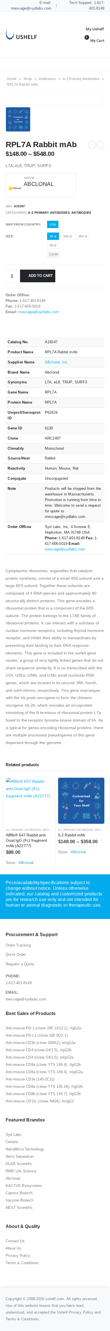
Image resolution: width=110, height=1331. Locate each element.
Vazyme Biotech (19, 1200)
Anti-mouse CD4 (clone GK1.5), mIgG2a (39, 1057)
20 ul (53, 236)
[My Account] (90, 29)
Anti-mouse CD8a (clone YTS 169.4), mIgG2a (44, 1072)
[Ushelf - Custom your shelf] (21, 34)
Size (9, 236)
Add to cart (40, 276)
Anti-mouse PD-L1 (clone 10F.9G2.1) (37, 1035)
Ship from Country (23, 224)
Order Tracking (18, 945)
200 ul (82, 236)
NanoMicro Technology (25, 1149)
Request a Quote (20, 964)
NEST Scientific (19, 1207)
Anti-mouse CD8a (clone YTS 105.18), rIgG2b (44, 1086)
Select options (43, 787)
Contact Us (15, 1241)
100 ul (67, 236)
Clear (53, 254)
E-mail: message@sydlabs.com (31, 5)
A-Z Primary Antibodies (81, 79)
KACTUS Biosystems (24, 1186)
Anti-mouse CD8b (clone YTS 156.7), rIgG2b (43, 1094)
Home (12, 79)
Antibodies (47, 79)
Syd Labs (14, 1134)
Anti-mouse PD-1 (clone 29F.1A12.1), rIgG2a (43, 1028)
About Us (13, 1248)
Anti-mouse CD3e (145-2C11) (30, 1079)
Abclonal (13, 1178)
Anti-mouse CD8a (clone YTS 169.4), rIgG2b (43, 1064)
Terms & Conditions (22, 1263)
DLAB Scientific (19, 1164)
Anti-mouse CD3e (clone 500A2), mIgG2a (40, 1043)
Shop (27, 79)
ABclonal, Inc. (57, 362)
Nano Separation (20, 1156)
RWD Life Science (21, 1171)
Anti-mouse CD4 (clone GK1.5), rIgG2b (38, 1050)
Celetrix (12, 1142)
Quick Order (16, 954)
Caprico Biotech (19, 1193)
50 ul (53, 245)
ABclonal (39, 184)
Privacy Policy (18, 1255)
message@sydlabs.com (38, 312)
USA (53, 224)
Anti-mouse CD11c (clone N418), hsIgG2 (40, 1101)
